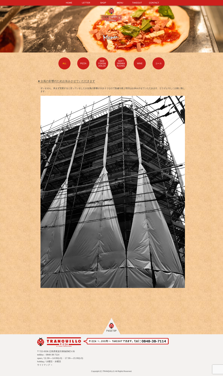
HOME (69, 3)
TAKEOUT (137, 3)
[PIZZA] (83, 60)
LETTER (86, 3)
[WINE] (140, 60)
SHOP (103, 3)
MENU (120, 3)
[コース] (158, 60)
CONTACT (154, 3)
